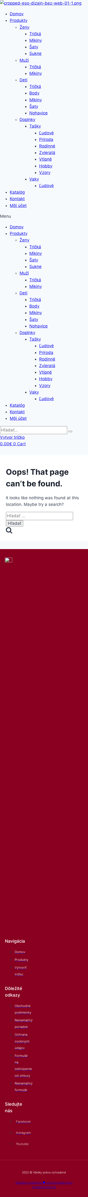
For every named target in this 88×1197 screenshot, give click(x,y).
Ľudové (46, 132)
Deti (23, 80)
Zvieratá (47, 152)
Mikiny (35, 40)
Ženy (24, 27)
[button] (44, 216)
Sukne (35, 53)
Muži (24, 60)
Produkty (18, 20)
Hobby (45, 166)
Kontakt (17, 198)
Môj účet (18, 205)
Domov (16, 13)
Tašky (35, 126)
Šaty (33, 46)
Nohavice (38, 113)
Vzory (44, 172)
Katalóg (17, 192)
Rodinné (47, 146)
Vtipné (45, 159)
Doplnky (27, 119)
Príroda (46, 139)
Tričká (35, 33)
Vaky (34, 179)
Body (34, 93)
